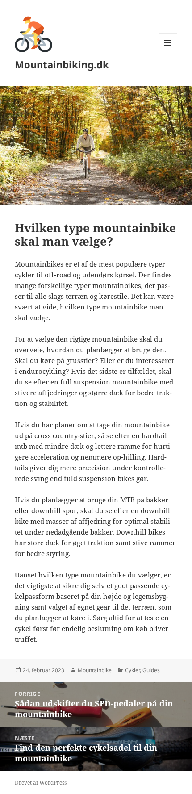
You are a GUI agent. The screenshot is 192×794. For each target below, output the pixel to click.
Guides (151, 670)
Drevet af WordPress (41, 782)
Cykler (132, 670)
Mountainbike (95, 670)
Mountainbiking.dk (62, 64)
